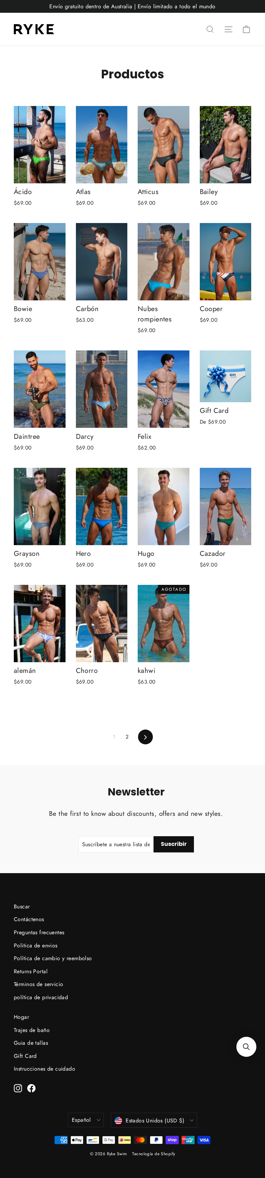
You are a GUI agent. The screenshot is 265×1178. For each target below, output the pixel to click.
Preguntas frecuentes (39, 932)
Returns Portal (31, 971)
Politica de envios (36, 945)
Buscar (22, 906)
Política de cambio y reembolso (53, 958)
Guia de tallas (31, 1043)
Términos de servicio (38, 984)
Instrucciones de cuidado (44, 1069)
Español (81, 1120)
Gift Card (25, 1056)
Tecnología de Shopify (153, 1154)
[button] (246, 1047)
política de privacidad (41, 997)
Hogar (21, 1017)
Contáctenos (29, 919)
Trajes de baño (32, 1030)
